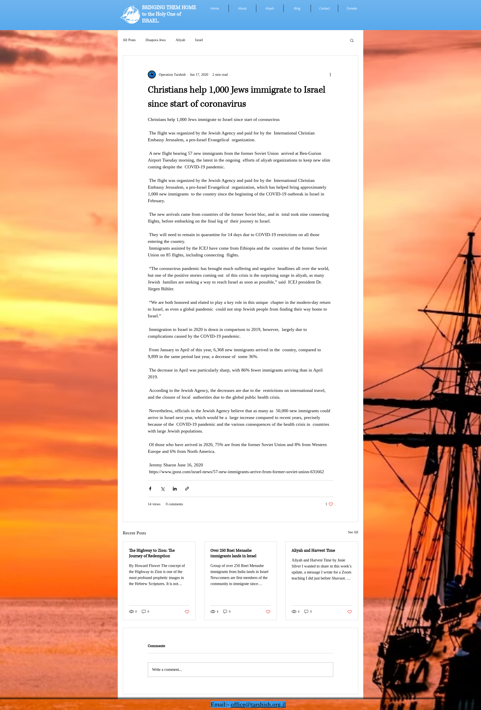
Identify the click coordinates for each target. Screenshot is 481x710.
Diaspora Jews (156, 40)
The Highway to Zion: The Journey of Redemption (152, 553)
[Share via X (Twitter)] (162, 488)
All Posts (129, 40)
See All (353, 532)
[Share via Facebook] (150, 488)
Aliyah (180, 40)
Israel (199, 40)
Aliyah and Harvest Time (313, 550)
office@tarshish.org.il (258, 704)
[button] (351, 40)
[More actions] (330, 75)
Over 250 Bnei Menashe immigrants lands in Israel (233, 553)
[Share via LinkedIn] (174, 488)
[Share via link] (187, 488)
